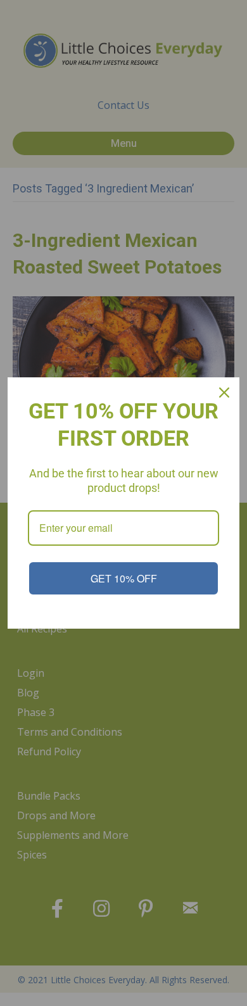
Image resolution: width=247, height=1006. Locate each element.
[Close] (224, 392)
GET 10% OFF (124, 578)
